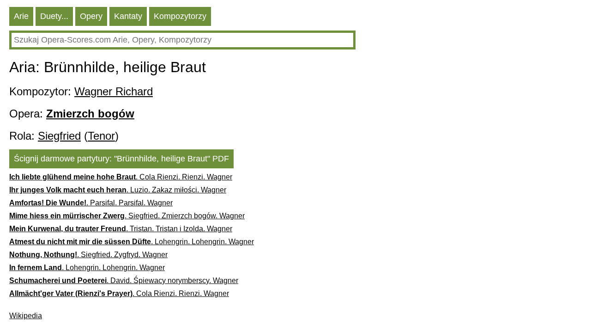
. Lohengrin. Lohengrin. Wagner (131, 242)
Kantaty (128, 16)
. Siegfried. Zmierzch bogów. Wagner (127, 216)
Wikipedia (25, 316)
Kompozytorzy (180, 16)
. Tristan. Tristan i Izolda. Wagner (120, 229)
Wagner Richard (113, 91)
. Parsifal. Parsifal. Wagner (91, 203)
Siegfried (59, 136)
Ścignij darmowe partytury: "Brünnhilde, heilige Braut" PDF (121, 158)
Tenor (101, 136)
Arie (21, 16)
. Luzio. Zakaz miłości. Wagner (117, 190)
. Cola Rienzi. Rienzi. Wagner (120, 177)
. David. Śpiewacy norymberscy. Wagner (123, 280)
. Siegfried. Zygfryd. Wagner (88, 255)
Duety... (54, 16)
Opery (91, 16)
